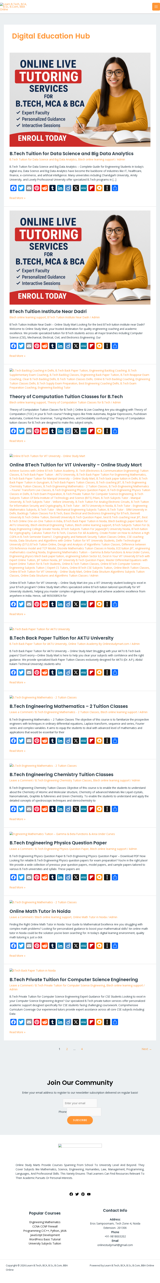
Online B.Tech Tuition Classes (80, 564)
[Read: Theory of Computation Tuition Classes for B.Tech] (80, 379)
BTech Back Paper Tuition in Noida (85, 521)
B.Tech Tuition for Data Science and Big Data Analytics (71, 153)
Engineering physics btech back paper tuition (37, 556)
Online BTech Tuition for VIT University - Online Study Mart (46, 571)
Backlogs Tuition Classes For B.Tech (39, 513)
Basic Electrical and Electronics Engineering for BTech (96, 513)
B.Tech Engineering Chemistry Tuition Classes (61, 774)
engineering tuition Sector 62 (83, 556)
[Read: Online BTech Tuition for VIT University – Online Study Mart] (47, 455)
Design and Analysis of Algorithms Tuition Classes (89, 544)
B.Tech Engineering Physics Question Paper (79, 490)
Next (147, 1049)
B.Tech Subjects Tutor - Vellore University (48, 502)
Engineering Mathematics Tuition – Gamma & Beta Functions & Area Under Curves (98, 552)
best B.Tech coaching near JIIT (121, 517)
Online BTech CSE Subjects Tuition (91, 568)
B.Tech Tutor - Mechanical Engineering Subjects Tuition (72, 509)
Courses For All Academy (82, 533)
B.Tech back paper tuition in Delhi (117, 478)
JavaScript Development (45, 1235)
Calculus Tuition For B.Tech (48, 533)
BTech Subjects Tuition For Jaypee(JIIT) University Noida (95, 529)
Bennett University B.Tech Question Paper (76, 517)
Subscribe (80, 1120)
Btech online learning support (96, 159)
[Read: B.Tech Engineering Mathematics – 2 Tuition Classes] (43, 697)
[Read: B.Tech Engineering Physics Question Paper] (62, 834)
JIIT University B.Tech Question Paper (81, 560)
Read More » (17, 198)
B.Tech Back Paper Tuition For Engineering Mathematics (111, 474)
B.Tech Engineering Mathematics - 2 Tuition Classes (75, 486)
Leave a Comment (21, 712)
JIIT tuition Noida (47, 560)
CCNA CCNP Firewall (45, 1226)
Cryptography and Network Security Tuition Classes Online (89, 537)
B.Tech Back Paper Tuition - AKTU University (48, 474)
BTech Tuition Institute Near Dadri (48, 311)
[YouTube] (89, 1194)
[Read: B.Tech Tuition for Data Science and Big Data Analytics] (80, 99)
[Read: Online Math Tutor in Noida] (43, 902)
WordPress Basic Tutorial (44, 1239)
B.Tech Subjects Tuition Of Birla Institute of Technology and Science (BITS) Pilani (76, 496)
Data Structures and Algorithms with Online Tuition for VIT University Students (67, 540)
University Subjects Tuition (45, 1243)
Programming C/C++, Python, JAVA (45, 1231)
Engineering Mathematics (44, 1222)
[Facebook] (71, 1194)
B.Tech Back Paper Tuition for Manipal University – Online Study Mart (52, 478)
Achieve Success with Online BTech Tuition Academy (42, 470)
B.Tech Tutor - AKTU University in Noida (88, 505)
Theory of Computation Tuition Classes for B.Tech (66, 396)
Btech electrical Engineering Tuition (52, 525)
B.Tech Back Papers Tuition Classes (73, 482)
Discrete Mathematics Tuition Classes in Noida (86, 548)
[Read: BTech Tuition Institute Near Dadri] (80, 257)
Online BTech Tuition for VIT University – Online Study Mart (76, 465)
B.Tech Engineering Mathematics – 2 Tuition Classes (69, 706)
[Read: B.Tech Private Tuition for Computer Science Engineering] (33, 970)
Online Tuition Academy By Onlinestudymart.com (98, 644)
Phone (63, 1112)
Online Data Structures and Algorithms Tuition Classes (54, 575)
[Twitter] (77, 1194)
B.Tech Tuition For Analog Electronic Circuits (103, 502)
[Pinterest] (83, 1194)
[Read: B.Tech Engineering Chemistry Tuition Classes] (43, 765)
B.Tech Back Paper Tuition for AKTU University (62, 638)
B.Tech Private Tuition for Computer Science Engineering (98, 494)
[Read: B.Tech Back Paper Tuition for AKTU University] (40, 629)
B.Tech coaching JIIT (108, 482)
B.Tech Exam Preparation (46, 494)
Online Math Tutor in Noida (40, 911)
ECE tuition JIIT (125, 548)
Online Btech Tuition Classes (131, 568)
